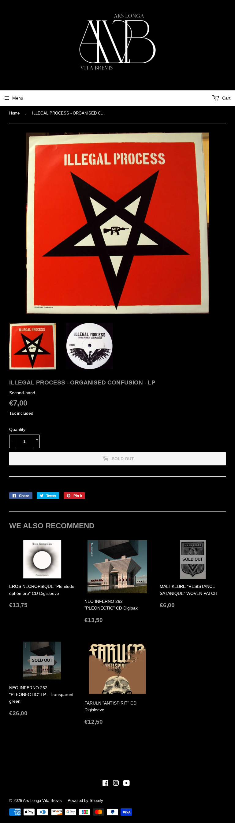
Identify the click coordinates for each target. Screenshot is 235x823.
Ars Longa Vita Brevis (42, 800)
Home (14, 113)
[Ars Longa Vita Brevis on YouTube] (126, 783)
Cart (225, 98)
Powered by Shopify (85, 800)
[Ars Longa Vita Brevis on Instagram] (116, 783)
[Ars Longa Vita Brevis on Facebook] (105, 783)
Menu (17, 98)
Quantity (17, 429)
